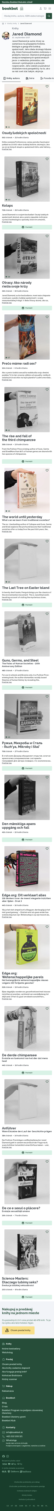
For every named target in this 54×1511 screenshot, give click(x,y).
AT (12, 1506)
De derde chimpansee (19, 1055)
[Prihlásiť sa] (40, 8)
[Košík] (45, 8)
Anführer (9, 1128)
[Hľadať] (49, 16)
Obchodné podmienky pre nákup (27, 1482)
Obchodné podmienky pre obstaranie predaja (27, 1486)
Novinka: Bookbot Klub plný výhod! (17, 2)
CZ (8, 1506)
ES (26, 1506)
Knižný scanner (9, 1379)
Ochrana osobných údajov (27, 1491)
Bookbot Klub (8, 1420)
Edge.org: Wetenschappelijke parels (22, 975)
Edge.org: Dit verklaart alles (24, 895)
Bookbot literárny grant (14, 1417)
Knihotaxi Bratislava (12, 1375)
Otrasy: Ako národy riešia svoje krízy (17, 284)
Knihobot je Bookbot (27, 1499)
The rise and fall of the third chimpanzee (19, 438)
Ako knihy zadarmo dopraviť (16, 1368)
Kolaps (7, 205)
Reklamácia (8, 1391)
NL (34, 1506)
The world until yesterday (22, 517)
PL (46, 1506)
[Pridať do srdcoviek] (47, 86)
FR (38, 1506)
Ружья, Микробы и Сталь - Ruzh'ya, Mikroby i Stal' (22, 745)
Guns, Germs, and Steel (20, 660)
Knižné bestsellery (11, 1349)
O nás (5, 1406)
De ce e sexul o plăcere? (21, 1208)
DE (16, 1506)
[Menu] (49, 8)
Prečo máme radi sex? (19, 363)
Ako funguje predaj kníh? (14, 1372)
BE (42, 1506)
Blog (4, 1403)
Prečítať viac (7, 149)
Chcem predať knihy (12, 1364)
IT (30, 1506)
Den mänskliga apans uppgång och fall (19, 825)
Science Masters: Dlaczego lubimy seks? (20, 1280)
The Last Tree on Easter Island (25, 588)
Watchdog (7, 1352)
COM (21, 1506)
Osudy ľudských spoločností (24, 133)
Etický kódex (27, 1495)
